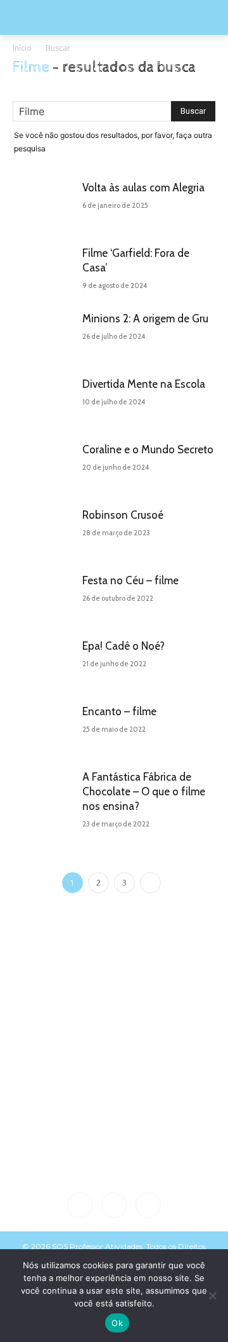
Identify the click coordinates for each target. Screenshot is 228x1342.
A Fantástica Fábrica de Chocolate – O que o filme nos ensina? (143, 791)
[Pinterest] (148, 1205)
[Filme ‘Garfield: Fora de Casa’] (44, 269)
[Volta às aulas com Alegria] (44, 204)
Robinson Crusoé (122, 515)
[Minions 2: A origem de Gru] (44, 335)
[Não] (212, 1295)
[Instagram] (114, 1205)
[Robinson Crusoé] (44, 531)
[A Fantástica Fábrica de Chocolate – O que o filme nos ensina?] (44, 793)
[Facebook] (79, 1205)
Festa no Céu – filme (130, 580)
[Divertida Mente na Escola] (44, 400)
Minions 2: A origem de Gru (145, 318)
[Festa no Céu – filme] (44, 596)
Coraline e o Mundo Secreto (147, 449)
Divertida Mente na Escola (143, 384)
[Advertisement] (114, 1061)
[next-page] (150, 882)
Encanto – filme (119, 711)
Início (22, 48)
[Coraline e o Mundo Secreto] (44, 465)
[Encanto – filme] (44, 727)
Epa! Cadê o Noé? (123, 646)
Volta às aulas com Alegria (143, 187)
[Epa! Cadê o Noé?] (44, 662)
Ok (117, 1323)
